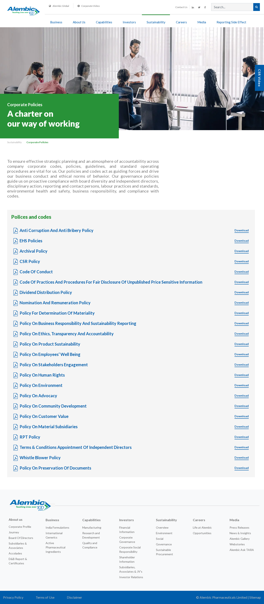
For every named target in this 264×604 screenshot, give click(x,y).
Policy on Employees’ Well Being (134, 354)
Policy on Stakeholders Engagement (134, 364)
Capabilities (104, 22)
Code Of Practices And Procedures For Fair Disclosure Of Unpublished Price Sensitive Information (134, 281)
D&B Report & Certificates (18, 561)
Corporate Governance (127, 539)
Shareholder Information (127, 559)
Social (159, 538)
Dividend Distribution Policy (134, 292)
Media (201, 22)
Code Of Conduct (134, 271)
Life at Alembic (202, 527)
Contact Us (181, 7)
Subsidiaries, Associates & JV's (130, 569)
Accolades (15, 553)
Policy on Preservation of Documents (134, 467)
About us (15, 519)
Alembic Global (61, 5)
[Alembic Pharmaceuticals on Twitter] (199, 7)
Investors (129, 22)
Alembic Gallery (240, 538)
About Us (79, 22)
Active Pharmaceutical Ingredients (55, 547)
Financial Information (126, 530)
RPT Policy (134, 436)
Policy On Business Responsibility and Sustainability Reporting (134, 323)
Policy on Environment (134, 385)
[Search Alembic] (256, 7)
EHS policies (134, 240)
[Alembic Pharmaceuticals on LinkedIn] (193, 7)
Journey (14, 532)
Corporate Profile (20, 526)
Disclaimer (74, 597)
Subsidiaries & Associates (18, 545)
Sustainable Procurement (164, 552)
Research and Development (91, 535)
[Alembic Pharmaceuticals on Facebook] (205, 7)
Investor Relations (131, 577)
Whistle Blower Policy (134, 457)
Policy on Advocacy (134, 395)
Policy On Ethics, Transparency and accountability (134, 333)
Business (56, 22)
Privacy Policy (13, 597)
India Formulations (57, 527)
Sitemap (255, 597)
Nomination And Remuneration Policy (134, 302)
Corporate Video (90, 5)
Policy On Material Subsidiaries (134, 426)
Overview (162, 527)
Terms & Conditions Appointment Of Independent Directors (134, 447)
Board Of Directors (21, 538)
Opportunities (202, 533)
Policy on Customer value (134, 416)
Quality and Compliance (89, 545)
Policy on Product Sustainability (134, 343)
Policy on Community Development (134, 405)
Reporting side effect (231, 22)
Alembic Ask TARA (242, 550)
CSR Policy (134, 261)
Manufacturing (91, 527)
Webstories (237, 544)
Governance (164, 544)
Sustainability (156, 22)
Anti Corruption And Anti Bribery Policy (134, 230)
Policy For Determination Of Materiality (134, 312)
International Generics (54, 535)
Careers (181, 22)
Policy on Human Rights (134, 374)
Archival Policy (134, 250)
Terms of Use (45, 597)
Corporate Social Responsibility (130, 549)
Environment (164, 533)
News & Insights (240, 533)
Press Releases (239, 527)
